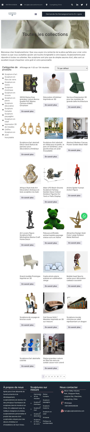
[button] (72, 4)
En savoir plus (27, 111)
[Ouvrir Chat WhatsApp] (84, 216)
